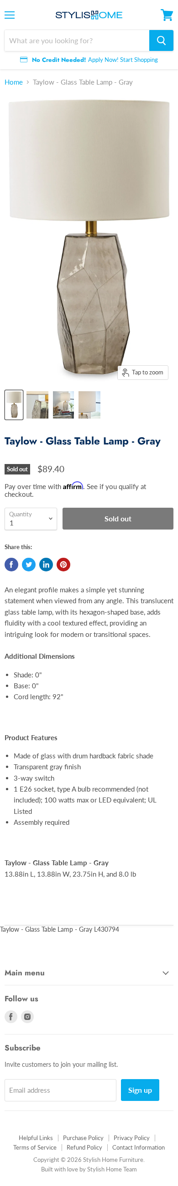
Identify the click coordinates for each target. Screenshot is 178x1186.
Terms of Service (35, 1147)
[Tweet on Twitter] (29, 564)
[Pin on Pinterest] (63, 564)
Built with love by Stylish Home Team (89, 1169)
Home (14, 82)
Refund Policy (84, 1147)
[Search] (161, 40)
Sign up (140, 1089)
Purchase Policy (83, 1137)
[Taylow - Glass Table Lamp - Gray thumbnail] (14, 404)
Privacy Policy (132, 1137)
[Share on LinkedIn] (46, 564)
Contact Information (138, 1147)
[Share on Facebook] (11, 564)
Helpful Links (36, 1137)
